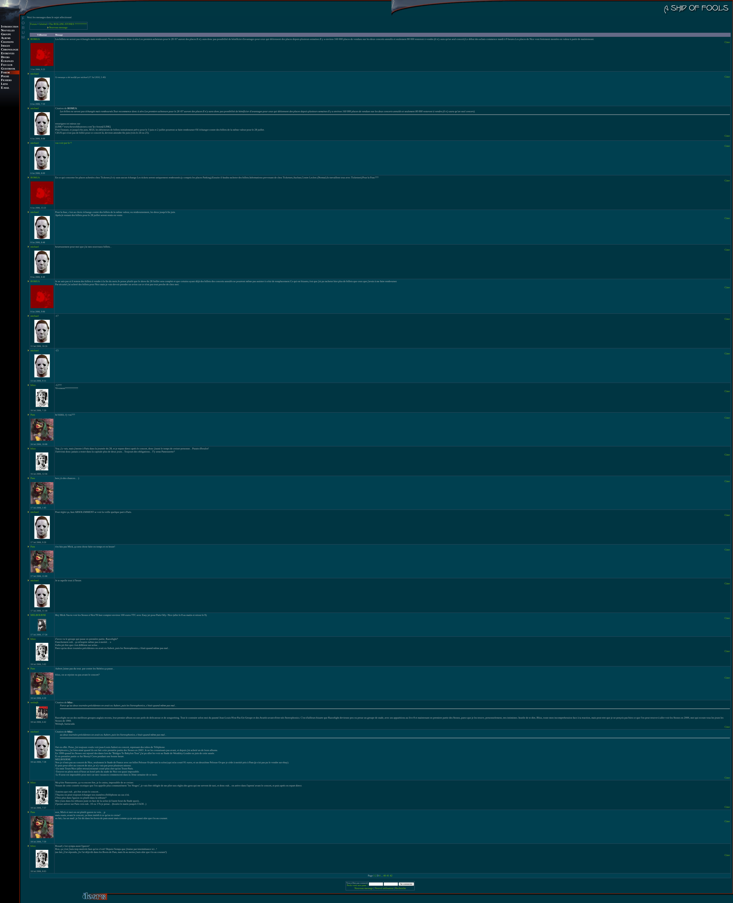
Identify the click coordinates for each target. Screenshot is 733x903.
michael (35, 73)
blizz (33, 385)
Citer (727, 42)
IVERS (5, 57)
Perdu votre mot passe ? (357, 885)
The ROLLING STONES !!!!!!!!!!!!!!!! (68, 24)
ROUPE (6, 34)
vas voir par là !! (63, 142)
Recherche (400, 888)
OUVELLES (8, 31)
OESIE (5, 77)
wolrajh (34, 702)
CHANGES (7, 61)
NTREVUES (7, 54)
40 (384, 875)
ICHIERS (6, 80)
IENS (4, 84)
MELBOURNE (38, 615)
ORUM (5, 73)
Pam (33, 414)
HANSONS (7, 42)
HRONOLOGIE (9, 50)
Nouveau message (58, 27)
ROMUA (35, 39)
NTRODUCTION (9, 27)
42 (391, 875)
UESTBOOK (8, 69)
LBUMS (5, 38)
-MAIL (5, 88)
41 (388, 875)
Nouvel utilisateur (384, 888)
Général (43, 24)
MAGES (5, 46)
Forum (33, 24)
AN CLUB (6, 65)
